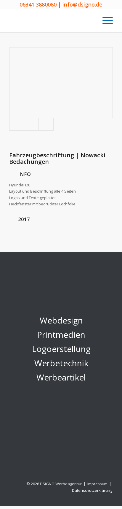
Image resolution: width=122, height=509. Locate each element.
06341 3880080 (38, 4)
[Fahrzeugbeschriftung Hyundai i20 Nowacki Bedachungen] (61, 82)
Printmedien (61, 334)
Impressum (97, 483)
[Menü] (105, 20)
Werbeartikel (61, 377)
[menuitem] (105, 20)
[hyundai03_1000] (31, 124)
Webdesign (61, 320)
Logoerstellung (61, 348)
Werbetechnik (61, 363)
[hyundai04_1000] (46, 124)
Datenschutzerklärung (92, 490)
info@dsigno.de (82, 4)
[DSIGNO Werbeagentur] (50, 20)
